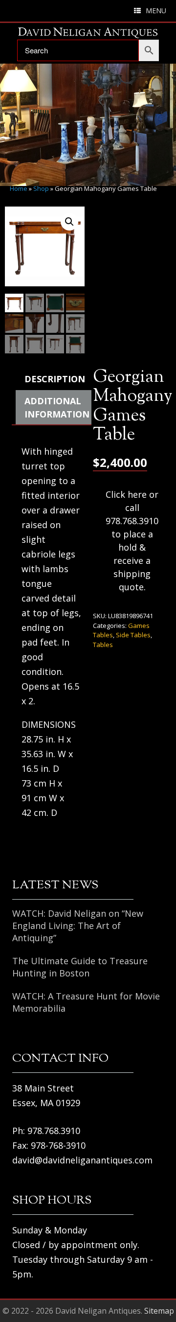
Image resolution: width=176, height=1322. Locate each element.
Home (18, 188)
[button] (69, 222)
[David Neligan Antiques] (88, 32)
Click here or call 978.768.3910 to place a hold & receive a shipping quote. (132, 540)
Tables (103, 644)
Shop (41, 188)
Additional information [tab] (56, 407)
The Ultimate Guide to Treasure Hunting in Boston (80, 967)
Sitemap (159, 1310)
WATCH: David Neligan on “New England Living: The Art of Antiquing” (77, 925)
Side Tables (133, 634)
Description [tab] (54, 379)
